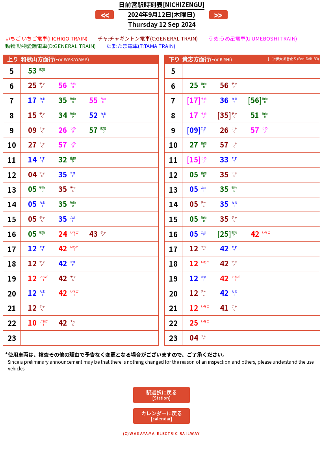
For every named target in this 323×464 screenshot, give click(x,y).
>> (218, 15)
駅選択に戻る (161, 395)
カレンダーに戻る (161, 415)
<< (105, 15)
